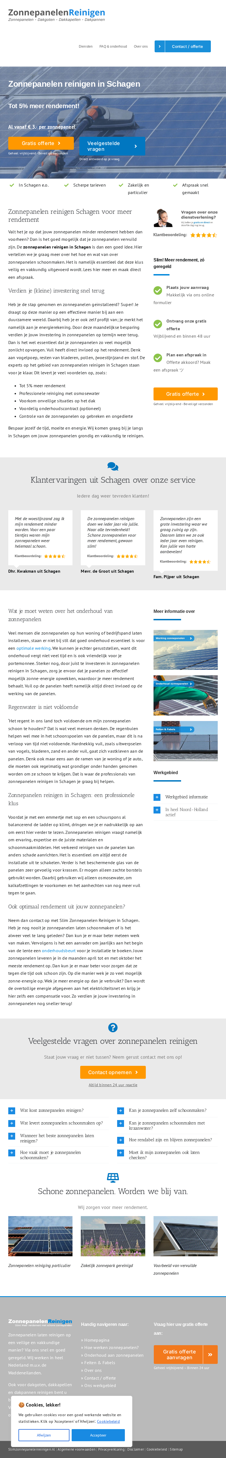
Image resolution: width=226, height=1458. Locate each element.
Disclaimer (135, 1449)
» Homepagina (95, 1340)
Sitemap (176, 1449)
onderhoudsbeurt (59, 950)
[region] (71, 1421)
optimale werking (34, 648)
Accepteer (98, 1435)
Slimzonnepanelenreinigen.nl (31, 1449)
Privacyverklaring (111, 1449)
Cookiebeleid (108, 1421)
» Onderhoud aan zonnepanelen (112, 1355)
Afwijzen (44, 1435)
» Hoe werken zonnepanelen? (110, 1347)
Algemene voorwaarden (76, 1449)
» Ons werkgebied (98, 1385)
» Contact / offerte (98, 1378)
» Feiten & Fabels (98, 1362)
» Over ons (91, 1370)
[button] (186, 797)
